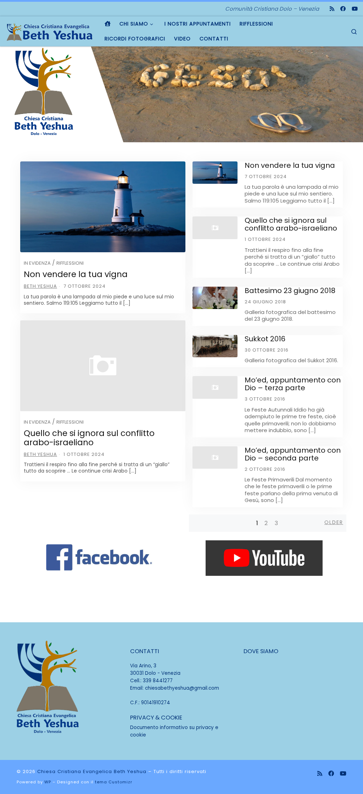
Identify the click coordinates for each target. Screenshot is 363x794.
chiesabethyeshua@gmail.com (182, 688)
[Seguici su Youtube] (355, 9)
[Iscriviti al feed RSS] (332, 9)
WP (47, 782)
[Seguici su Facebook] (343, 9)
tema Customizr (113, 782)
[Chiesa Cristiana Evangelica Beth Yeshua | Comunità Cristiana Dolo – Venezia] (49, 31)
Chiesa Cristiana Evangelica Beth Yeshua (91, 771)
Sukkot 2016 (265, 339)
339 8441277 (158, 680)
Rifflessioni (70, 263)
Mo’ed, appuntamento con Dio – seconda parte (293, 454)
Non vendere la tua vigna (76, 274)
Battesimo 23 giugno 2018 (290, 291)
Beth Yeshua (40, 286)
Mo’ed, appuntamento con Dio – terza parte (293, 384)
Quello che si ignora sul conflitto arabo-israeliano (89, 438)
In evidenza (37, 263)
